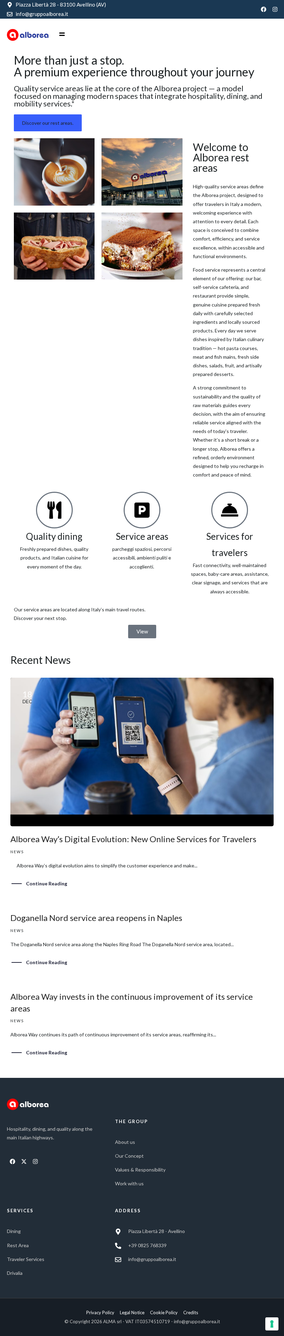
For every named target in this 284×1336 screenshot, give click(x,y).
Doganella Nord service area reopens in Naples (96, 918)
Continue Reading (46, 883)
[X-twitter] (23, 1161)
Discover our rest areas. (47, 123)
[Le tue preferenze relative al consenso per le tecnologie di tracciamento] (271, 1323)
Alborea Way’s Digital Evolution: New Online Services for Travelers (133, 839)
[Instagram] (275, 9)
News (17, 851)
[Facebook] (263, 9)
